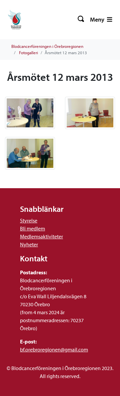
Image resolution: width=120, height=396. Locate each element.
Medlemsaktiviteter (41, 236)
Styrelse (28, 220)
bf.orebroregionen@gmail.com (54, 349)
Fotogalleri (28, 52)
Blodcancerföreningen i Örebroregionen (47, 46)
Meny (98, 19)
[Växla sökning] (81, 20)
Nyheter (29, 244)
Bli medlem (32, 228)
